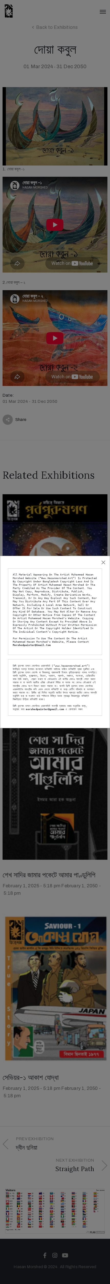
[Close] (103, 562)
